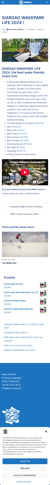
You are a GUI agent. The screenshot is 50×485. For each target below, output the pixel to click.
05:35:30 (21, 151)
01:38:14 (20, 130)
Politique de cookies (24, 481)
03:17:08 (24, 137)
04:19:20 (27, 144)
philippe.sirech (16, 29)
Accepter (25, 461)
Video (4, 32)
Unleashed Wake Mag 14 (16, 332)
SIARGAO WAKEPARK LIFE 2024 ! (20, 350)
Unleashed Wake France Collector (26, 206)
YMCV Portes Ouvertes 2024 (24, 214)
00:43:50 (16, 126)
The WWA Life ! (9, 263)
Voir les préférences (25, 475)
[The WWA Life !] (25, 244)
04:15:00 (25, 140)
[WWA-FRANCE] (25, 2)
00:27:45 (39, 123)
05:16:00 (21, 147)
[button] (46, 431)
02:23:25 (23, 133)
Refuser (25, 468)
